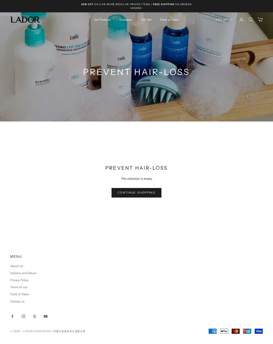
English (222, 19)
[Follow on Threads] (34, 316)
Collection (126, 20)
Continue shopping (136, 193)
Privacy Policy (19, 280)
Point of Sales (169, 20)
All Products (102, 20)
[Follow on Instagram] (23, 316)
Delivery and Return (23, 273)
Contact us (17, 301)
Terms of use (19, 287)
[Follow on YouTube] (46, 316)
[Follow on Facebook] (12, 316)
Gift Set (146, 20)
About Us (16, 266)
